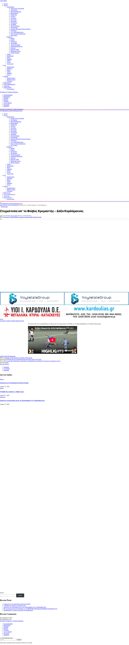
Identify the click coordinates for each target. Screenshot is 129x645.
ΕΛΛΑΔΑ (6, 104)
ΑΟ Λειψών (14, 35)
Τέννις (9, 62)
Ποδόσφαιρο (10, 7)
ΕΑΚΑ (13, 40)
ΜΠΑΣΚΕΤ (7, 96)
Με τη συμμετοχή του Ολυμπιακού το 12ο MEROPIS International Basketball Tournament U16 (30, 608)
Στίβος (9, 54)
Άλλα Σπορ (10, 64)
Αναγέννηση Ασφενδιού (17, 8)
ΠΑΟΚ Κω (14, 15)
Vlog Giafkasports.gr (9, 84)
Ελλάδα (6, 76)
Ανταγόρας (14, 30)
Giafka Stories (7, 87)
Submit (19, 639)
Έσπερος (13, 48)
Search (2, 592)
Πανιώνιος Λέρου (15, 51)
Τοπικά (5, 5)
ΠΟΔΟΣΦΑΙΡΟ (8, 95)
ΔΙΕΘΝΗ (6, 106)
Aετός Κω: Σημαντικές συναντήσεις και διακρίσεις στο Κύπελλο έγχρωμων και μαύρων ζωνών (33, 361)
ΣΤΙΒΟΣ (6, 98)
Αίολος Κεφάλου (15, 45)
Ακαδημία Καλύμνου (16, 46)
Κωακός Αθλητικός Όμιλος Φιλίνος (20, 29)
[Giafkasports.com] (11, 110)
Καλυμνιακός (14, 13)
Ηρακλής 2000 (15, 49)
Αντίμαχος (13, 18)
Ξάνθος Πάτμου (15, 26)
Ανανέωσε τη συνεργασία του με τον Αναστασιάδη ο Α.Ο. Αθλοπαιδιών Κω (22, 400)
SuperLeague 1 (11, 78)
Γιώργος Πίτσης (14, 215)
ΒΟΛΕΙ (6, 100)
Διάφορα (9, 59)
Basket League (11, 79)
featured (2, 356)
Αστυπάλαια (14, 27)
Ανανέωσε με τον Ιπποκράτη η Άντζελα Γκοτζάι (14, 383)
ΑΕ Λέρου (13, 19)
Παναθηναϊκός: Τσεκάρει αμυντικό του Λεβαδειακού (18, 610)
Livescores (6, 86)
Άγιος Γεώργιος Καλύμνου (18, 34)
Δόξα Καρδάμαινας (16, 11)
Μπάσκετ (9, 37)
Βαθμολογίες (7, 83)
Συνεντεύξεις (10, 89)
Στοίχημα (9, 81)
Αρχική (6, 3)
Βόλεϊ (8, 57)
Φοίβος (13, 38)
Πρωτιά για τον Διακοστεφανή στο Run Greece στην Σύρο (25, 359)
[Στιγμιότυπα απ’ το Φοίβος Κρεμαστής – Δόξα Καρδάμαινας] (64, 254)
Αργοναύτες (14, 22)
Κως (5, 65)
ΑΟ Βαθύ (13, 24)
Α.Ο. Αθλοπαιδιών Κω (17, 32)
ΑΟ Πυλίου (14, 10)
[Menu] (0, 202)
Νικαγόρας (14, 21)
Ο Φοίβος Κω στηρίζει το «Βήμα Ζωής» (12, 391)
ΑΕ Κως (13, 16)
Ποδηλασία (10, 56)
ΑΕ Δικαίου (14, 43)
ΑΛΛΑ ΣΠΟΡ (8, 103)
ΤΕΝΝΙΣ (6, 101)
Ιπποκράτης (14, 41)
